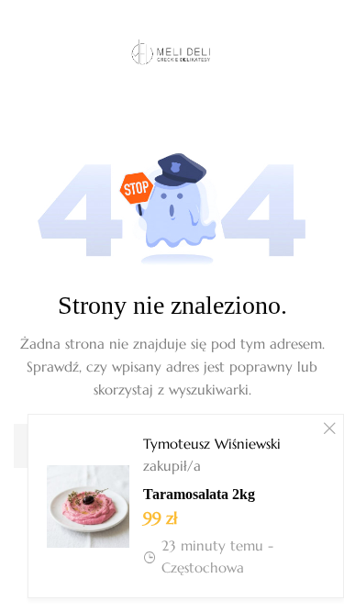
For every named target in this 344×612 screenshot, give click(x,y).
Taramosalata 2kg (199, 494)
